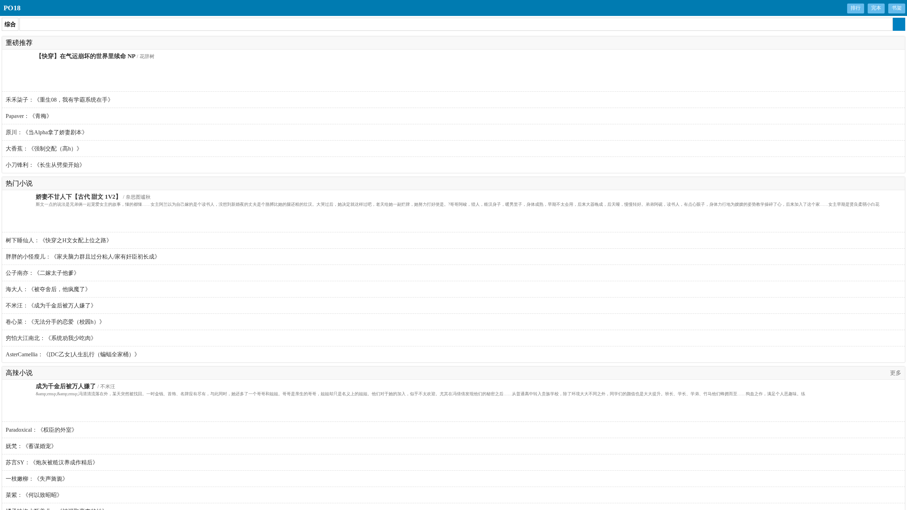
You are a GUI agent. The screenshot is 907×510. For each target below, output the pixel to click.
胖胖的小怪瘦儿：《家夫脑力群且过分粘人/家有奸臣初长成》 (83, 257)
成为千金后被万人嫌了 (66, 386)
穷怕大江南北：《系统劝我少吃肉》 (51, 338)
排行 (856, 8)
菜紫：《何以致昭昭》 (34, 495)
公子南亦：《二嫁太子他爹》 (42, 273)
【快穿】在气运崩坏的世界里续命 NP (85, 56)
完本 (876, 8)
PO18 (12, 8)
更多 (895, 373)
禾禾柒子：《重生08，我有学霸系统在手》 (59, 100)
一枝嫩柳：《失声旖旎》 (37, 479)
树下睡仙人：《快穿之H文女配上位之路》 (59, 240)
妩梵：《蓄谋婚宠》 (31, 446)
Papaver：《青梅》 (29, 116)
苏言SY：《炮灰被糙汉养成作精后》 (52, 462)
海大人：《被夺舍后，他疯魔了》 (48, 289)
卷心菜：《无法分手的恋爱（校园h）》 (55, 322)
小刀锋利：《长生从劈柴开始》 (45, 165)
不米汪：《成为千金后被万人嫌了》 (51, 305)
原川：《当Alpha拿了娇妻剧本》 (47, 132)
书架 (897, 8)
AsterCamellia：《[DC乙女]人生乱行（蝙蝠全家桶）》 (73, 354)
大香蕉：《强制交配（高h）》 (44, 149)
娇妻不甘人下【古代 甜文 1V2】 (79, 196)
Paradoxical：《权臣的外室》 (41, 430)
